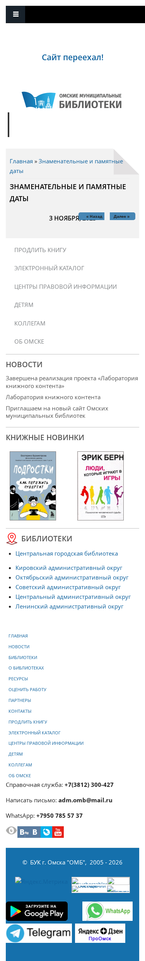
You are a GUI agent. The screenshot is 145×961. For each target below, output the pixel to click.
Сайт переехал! (73, 57)
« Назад (94, 216)
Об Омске (29, 341)
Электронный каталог (49, 268)
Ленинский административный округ (69, 606)
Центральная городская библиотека (66, 553)
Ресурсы (18, 678)
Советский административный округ (68, 587)
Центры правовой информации (65, 286)
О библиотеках (26, 668)
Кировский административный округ (68, 567)
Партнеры (20, 700)
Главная (21, 161)
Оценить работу (27, 689)
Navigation (15, 14)
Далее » (122, 216)
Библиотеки (23, 657)
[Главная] (71, 100)
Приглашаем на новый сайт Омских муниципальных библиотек (57, 411)
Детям (24, 304)
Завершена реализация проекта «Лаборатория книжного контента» (72, 381)
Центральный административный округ (73, 596)
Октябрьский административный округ (71, 577)
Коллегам (30, 323)
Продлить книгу (40, 250)
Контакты (20, 711)
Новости (19, 646)
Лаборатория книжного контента (53, 397)
